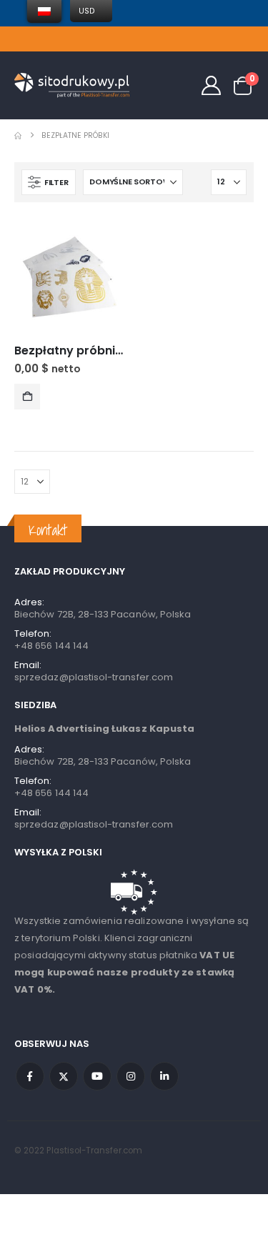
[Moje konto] (211, 85)
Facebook (30, 1076)
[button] (48, 182)
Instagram (130, 1076)
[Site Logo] (71, 85)
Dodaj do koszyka (27, 396)
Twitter (63, 1076)
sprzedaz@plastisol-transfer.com (93, 677)
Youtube (97, 1076)
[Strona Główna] (17, 135)
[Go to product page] (69, 278)
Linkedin (164, 1076)
